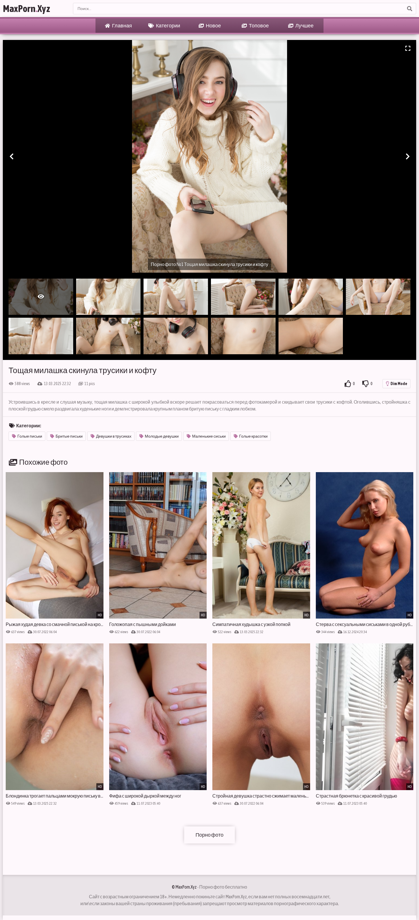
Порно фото (209, 835)
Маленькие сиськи (209, 436)
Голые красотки (253, 436)
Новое (213, 26)
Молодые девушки (162, 436)
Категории (167, 26)
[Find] (409, 8)
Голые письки (29, 436)
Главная (121, 26)
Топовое (258, 26)
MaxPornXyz (26, 8)
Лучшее (304, 26)
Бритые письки (69, 436)
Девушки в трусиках (113, 436)
